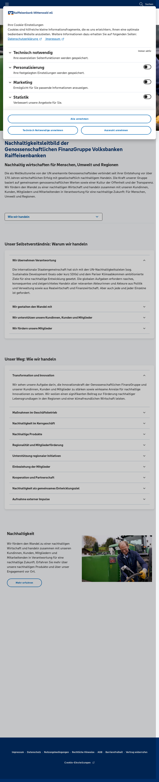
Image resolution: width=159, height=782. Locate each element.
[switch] (147, 67)
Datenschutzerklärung (23, 39)
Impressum (53, 39)
